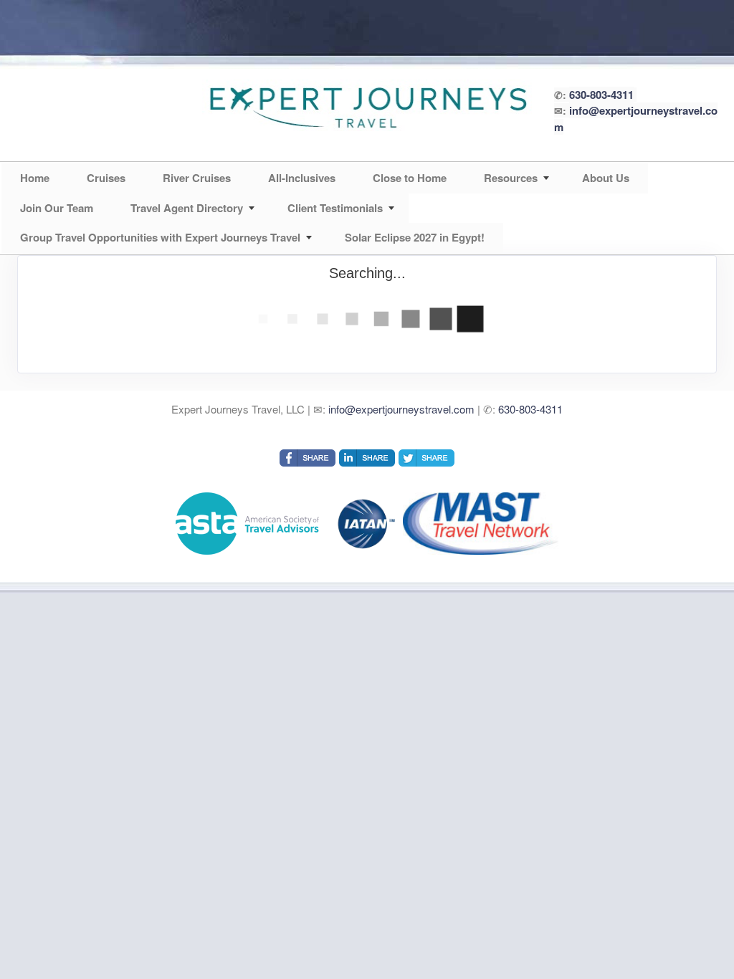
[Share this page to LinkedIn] (367, 458)
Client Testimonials (335, 208)
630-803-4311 (601, 94)
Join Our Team (56, 208)
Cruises (106, 178)
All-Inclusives (301, 178)
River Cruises (197, 178)
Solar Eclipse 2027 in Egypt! (415, 237)
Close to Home (410, 178)
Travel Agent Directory (186, 208)
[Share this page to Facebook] (307, 458)
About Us (605, 178)
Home (34, 178)
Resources (511, 178)
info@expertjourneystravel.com (401, 408)
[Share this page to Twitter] (426, 458)
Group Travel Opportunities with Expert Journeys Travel (160, 237)
